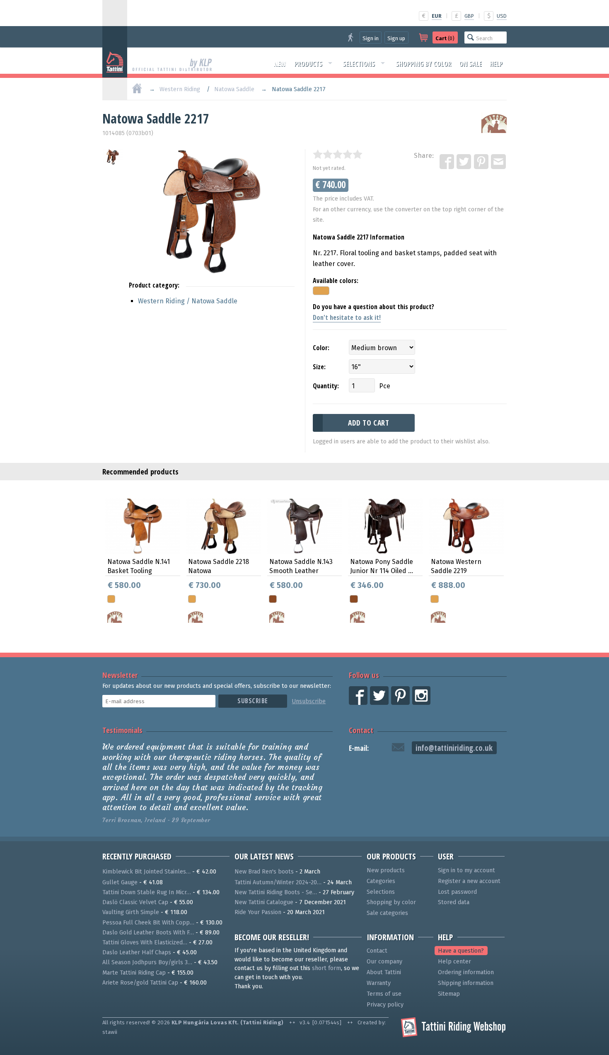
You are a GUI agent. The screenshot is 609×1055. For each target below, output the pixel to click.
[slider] (337, 154)
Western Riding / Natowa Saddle (187, 301)
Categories (381, 881)
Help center (454, 961)
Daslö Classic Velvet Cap (135, 902)
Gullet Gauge (120, 882)
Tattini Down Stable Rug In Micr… (146, 892)
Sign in (370, 38)
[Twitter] (464, 162)
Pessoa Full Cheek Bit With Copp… (148, 922)
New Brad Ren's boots (264, 871)
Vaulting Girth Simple (130, 912)
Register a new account (469, 881)
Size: (319, 366)
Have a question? (461, 950)
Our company (384, 961)
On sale (470, 63)
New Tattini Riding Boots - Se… (275, 892)
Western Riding (180, 89)
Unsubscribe (309, 701)
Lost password (457, 891)
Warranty (379, 983)
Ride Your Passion (257, 912)
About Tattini (384, 972)
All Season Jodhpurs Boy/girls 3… (147, 962)
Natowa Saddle (234, 89)
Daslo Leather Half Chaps (136, 952)
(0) (444, 38)
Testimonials (122, 730)
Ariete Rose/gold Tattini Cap (140, 982)
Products (308, 63)
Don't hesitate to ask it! (347, 317)
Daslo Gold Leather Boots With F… (148, 932)
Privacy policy (385, 1004)
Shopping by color (423, 63)
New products (386, 870)
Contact (361, 730)
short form (326, 968)
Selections (359, 63)
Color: (321, 347)
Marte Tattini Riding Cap (134, 972)
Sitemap (449, 993)
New (280, 63)
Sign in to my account (466, 870)
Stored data (453, 902)
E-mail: (359, 748)
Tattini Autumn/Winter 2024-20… (277, 882)
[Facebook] (447, 162)
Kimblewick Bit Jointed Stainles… (146, 871)
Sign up (396, 38)
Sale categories (387, 913)
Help (496, 63)
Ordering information (466, 972)
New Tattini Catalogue (263, 902)
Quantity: (326, 385)
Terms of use (384, 993)
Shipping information (465, 983)
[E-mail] (499, 162)
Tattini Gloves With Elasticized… (144, 942)
